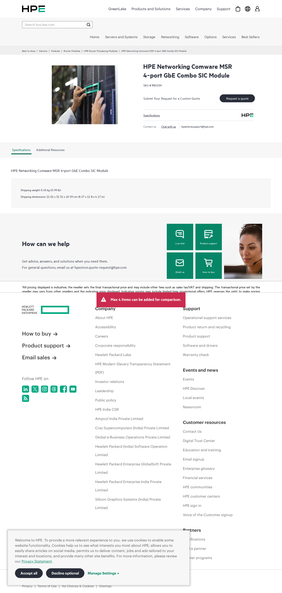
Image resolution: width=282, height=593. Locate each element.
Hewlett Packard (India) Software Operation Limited (131, 450)
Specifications (151, 115)
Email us (180, 272)
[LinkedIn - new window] (25, 389)
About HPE (104, 317)
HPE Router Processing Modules (100, 50)
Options (43, 50)
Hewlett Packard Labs (113, 354)
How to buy (208, 272)
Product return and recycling (207, 327)
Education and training (202, 450)
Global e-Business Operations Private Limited (132, 437)
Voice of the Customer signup (208, 515)
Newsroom (192, 407)
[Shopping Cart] (238, 8)
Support (223, 9)
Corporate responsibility (115, 345)
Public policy (105, 400)
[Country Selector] (247, 8)
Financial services (197, 478)
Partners (192, 530)
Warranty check (196, 354)
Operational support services (207, 317)
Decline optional (65, 573)
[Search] (89, 24)
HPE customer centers (201, 496)
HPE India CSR (107, 409)
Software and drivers (200, 345)
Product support (208, 243)
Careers (101, 336)
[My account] (257, 8)
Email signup (193, 459)
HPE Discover (194, 388)
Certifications (194, 539)
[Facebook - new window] (63, 389)
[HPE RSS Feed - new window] (25, 398)
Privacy (27, 586)
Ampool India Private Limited (119, 418)
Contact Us (192, 431)
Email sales (36, 357)
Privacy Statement (37, 561)
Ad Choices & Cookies (78, 586)
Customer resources (204, 422)
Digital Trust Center (199, 440)
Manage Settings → (103, 573)
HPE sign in (192, 505)
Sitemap (105, 586)
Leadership (104, 391)
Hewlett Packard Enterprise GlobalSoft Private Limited (133, 468)
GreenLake (117, 9)
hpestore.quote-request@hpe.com (100, 267)
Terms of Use (47, 586)
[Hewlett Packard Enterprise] (33, 8)
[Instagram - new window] (44, 389)
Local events (193, 397)
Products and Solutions (151, 9)
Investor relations (109, 381)
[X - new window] (35, 389)
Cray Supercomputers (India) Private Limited (132, 428)
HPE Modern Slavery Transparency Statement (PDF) (133, 368)
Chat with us (168, 126)
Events (188, 379)
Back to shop (28, 50)
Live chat (180, 243)
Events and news (200, 370)
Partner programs (197, 558)
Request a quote (237, 98)
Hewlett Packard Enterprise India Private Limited (128, 485)
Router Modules (72, 50)
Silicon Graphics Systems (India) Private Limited (128, 503)
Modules (55, 50)
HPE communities (197, 487)
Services (183, 9)
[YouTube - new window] (72, 389)
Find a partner (194, 548)
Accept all (28, 573)
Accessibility (105, 327)
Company (203, 9)
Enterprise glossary (199, 468)
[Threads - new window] (54, 389)
